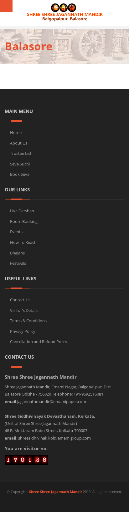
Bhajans (17, 253)
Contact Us (20, 300)
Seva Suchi (20, 164)
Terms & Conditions (28, 320)
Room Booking (24, 221)
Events (16, 231)
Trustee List (21, 153)
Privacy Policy (22, 331)
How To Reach (23, 242)
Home (16, 132)
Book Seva (19, 174)
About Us (18, 143)
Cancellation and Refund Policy (38, 341)
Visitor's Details (24, 310)
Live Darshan (22, 211)
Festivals (18, 263)
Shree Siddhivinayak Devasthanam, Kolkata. (50, 416)
